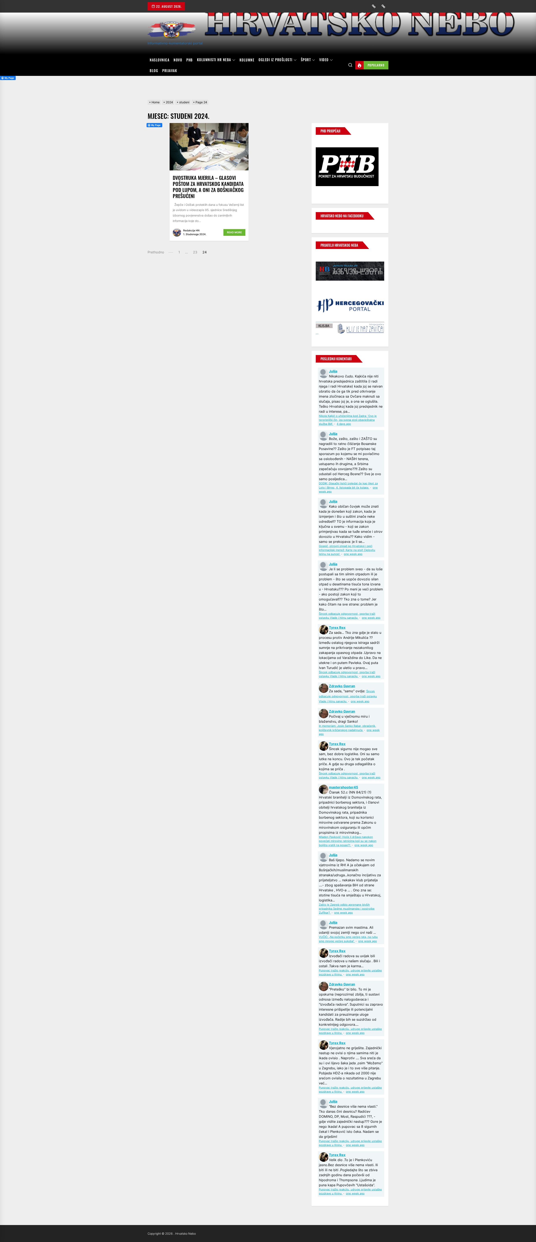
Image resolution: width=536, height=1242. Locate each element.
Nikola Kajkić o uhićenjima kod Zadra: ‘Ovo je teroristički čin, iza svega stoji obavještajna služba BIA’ (348, 419)
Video (324, 60)
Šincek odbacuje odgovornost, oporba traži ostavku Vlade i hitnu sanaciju (348, 696)
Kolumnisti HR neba (214, 60)
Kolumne (247, 60)
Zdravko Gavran (342, 686)
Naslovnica (159, 60)
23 (195, 252)
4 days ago (344, 423)
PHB (189, 60)
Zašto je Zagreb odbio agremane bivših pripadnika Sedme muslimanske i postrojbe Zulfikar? (347, 908)
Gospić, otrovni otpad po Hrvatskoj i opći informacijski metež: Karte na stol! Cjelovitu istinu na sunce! (347, 550)
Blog (154, 71)
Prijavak (169, 71)
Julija (333, 371)
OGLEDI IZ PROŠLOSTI (275, 60)
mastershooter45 (343, 787)
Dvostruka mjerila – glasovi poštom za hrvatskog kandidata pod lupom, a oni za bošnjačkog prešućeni (208, 186)
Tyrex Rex (337, 627)
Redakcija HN (191, 230)
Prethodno (156, 252)
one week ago (353, 554)
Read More (234, 232)
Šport (306, 60)
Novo (178, 60)
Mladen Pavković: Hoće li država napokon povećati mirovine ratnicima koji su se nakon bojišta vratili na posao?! (347, 841)
